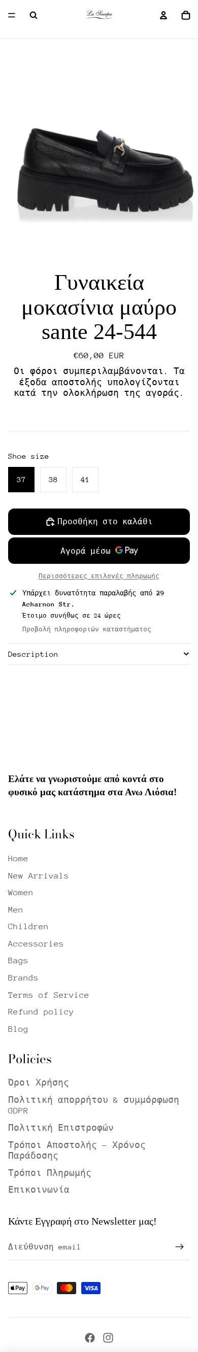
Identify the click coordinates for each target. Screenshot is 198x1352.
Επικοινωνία (39, 1190)
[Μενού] (11, 15)
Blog (18, 1029)
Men (15, 910)
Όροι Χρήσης (38, 1083)
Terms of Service (48, 995)
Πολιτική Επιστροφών (61, 1128)
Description (33, 654)
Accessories (36, 944)
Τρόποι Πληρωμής (49, 1173)
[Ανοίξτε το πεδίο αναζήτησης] (33, 15)
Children (28, 926)
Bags (18, 960)
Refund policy (41, 1012)
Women (21, 892)
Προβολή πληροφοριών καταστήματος (86, 629)
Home (18, 858)
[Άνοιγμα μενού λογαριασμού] (163, 15)
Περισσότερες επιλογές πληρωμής (99, 576)
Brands (23, 978)
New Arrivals (38, 876)
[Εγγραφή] (180, 1247)
